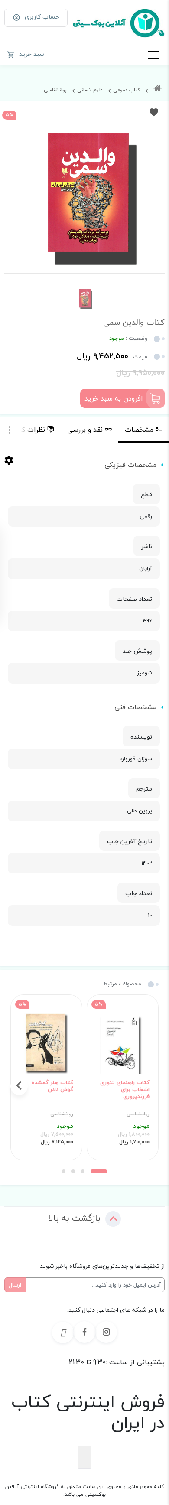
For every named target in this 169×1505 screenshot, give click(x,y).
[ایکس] (63, 1332)
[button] (99, 1171)
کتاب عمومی (126, 90)
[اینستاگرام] (106, 1332)
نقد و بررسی (85, 429)
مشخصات (139, 429)
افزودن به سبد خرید (113, 398)
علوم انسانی (90, 90)
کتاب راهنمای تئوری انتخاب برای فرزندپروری (125, 1089)
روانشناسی (55, 90)
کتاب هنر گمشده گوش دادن (52, 1086)
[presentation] (150, 1086)
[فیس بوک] (84, 1332)
